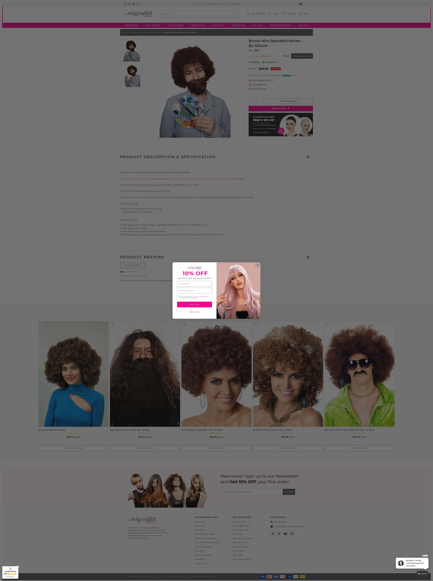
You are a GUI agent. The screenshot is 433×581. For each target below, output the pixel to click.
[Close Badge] (18, 567)
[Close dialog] (258, 265)
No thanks (194, 312)
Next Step (194, 304)
